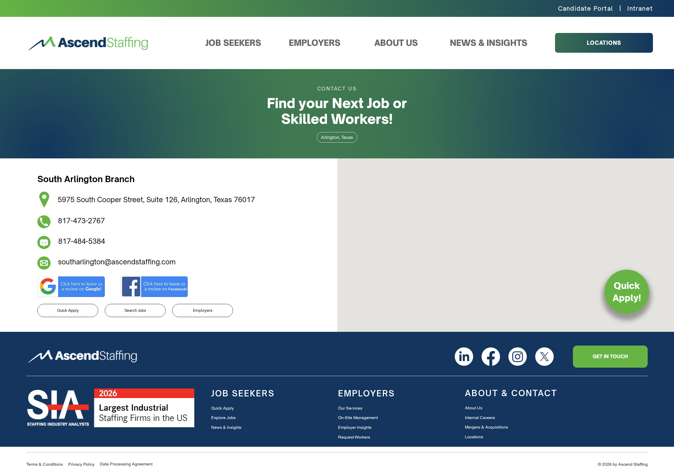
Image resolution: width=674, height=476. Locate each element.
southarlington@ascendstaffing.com (117, 262)
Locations (474, 436)
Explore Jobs (223, 417)
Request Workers (354, 437)
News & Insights (226, 427)
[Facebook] (491, 356)
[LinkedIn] (464, 356)
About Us (473, 407)
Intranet (640, 8)
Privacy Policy (81, 464)
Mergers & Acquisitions (486, 427)
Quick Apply (222, 408)
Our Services (350, 408)
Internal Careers (480, 417)
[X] (544, 356)
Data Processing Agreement (126, 464)
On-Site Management (358, 417)
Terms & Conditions (44, 464)
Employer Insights (354, 427)
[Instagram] (517, 356)
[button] (337, 137)
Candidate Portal (585, 8)
